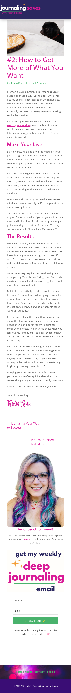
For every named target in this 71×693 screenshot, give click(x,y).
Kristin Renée (17, 82)
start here (28, 539)
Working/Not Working (19, 125)
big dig (51, 672)
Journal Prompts (37, 82)
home (19, 672)
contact (40, 672)
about (28, 672)
